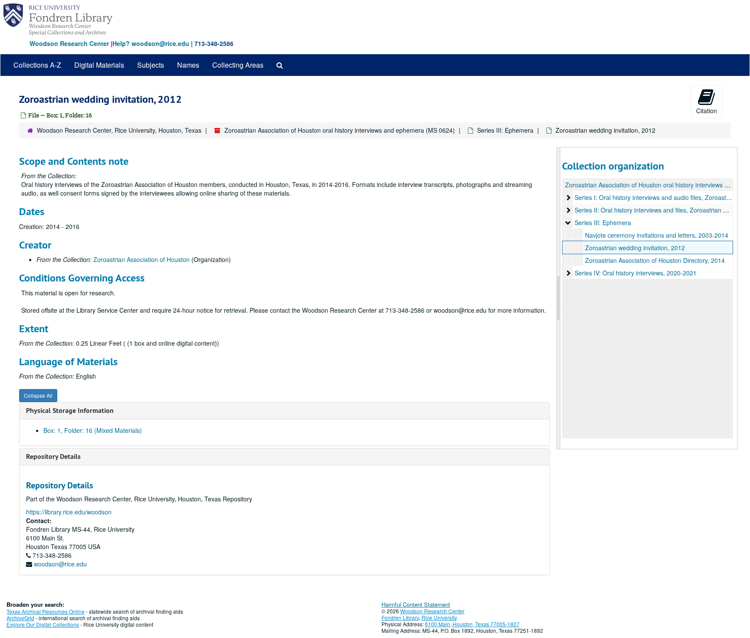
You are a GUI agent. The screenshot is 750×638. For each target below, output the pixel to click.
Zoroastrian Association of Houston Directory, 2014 (655, 260)
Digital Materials (99, 65)
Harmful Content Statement (416, 604)
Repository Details (53, 456)
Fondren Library (400, 617)
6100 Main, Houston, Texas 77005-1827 (472, 624)
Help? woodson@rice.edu (150, 43)
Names (188, 65)
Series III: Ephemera (505, 130)
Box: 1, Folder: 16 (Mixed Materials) (92, 430)
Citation (706, 110)
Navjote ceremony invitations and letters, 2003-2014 (656, 235)
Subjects (150, 65)
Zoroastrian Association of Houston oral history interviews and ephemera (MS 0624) (339, 130)
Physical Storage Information (70, 410)
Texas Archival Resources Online (46, 611)
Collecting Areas (237, 65)
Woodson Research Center (69, 43)
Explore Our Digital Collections (43, 624)
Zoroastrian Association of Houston (141, 259)
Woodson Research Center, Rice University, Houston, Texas (119, 130)
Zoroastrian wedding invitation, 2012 (635, 247)
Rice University (439, 617)
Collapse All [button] (38, 395)
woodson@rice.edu (60, 563)
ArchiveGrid (20, 618)
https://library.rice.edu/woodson (69, 511)
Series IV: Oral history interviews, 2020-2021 (636, 272)
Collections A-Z (37, 65)
